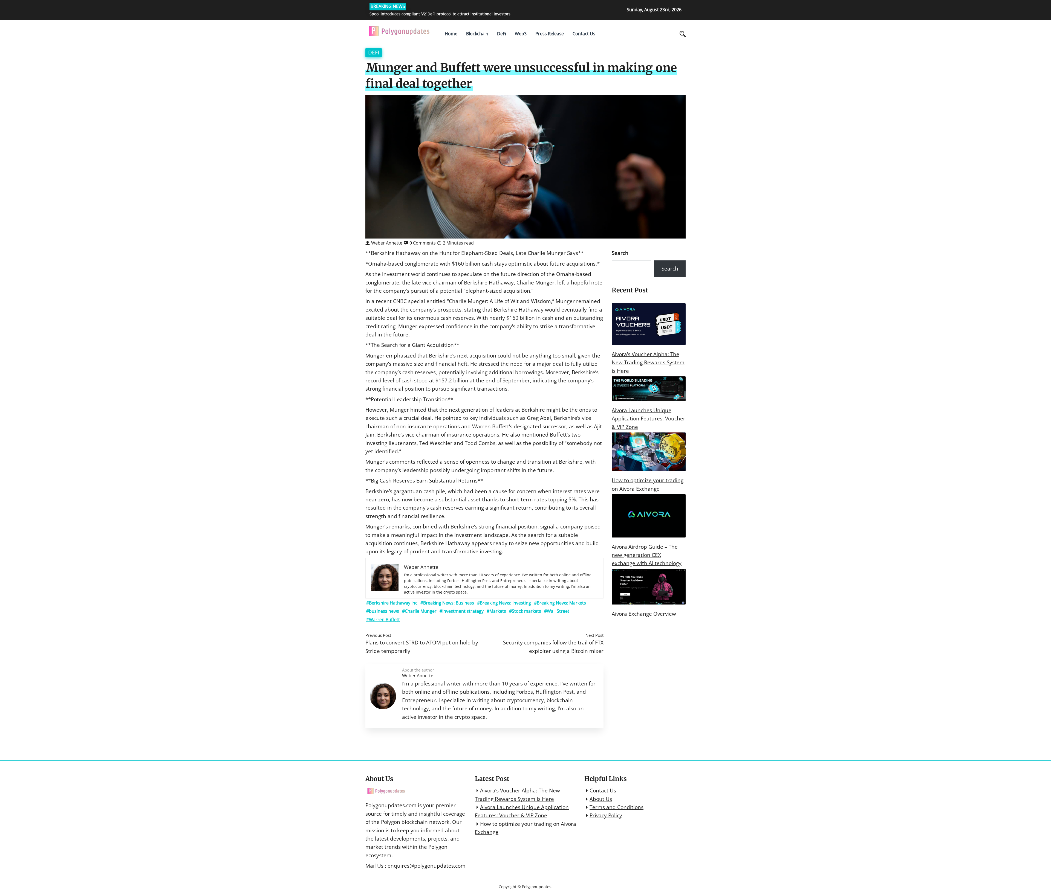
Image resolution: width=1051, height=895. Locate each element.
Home (451, 34)
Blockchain (477, 34)
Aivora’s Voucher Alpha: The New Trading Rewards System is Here (648, 362)
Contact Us (584, 34)
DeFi (501, 34)
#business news (382, 611)
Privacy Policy (606, 815)
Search (620, 253)
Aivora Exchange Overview (644, 613)
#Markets (496, 611)
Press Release (549, 34)
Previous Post (378, 635)
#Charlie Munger (419, 611)
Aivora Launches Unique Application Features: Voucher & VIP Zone (648, 419)
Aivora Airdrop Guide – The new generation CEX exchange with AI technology (647, 555)
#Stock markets (525, 611)
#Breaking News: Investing (504, 603)
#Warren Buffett (383, 620)
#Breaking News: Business (447, 603)
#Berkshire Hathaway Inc (391, 603)
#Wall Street (556, 611)
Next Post (594, 635)
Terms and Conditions (616, 807)
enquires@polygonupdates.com (427, 865)
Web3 (521, 34)
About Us (601, 799)
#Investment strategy (462, 611)
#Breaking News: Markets (560, 603)
